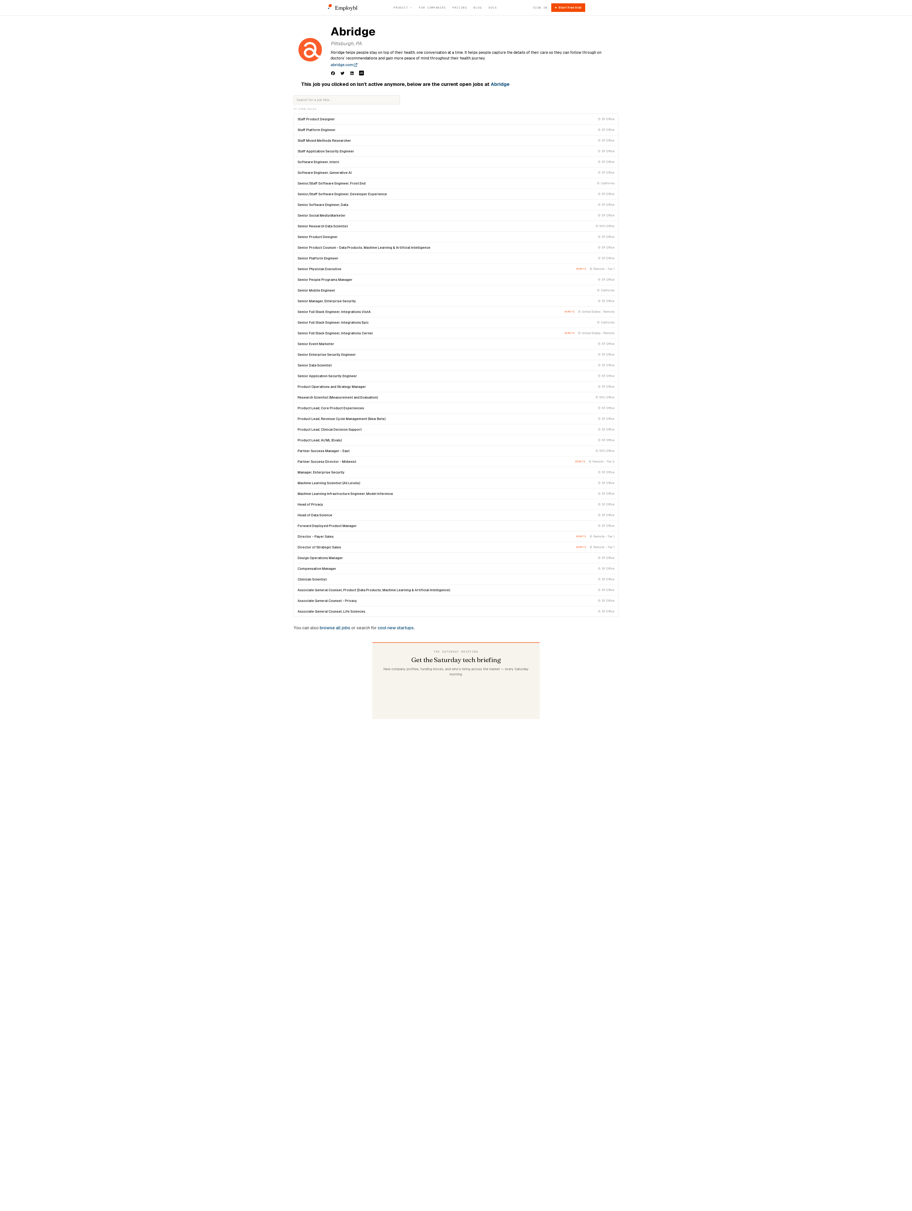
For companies (432, 7)
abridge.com (342, 65)
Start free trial (569, 7)
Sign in (540, 7)
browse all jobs (335, 627)
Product (401, 7)
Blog (478, 7)
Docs (493, 7)
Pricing (459, 7)
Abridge (500, 84)
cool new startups (396, 627)
